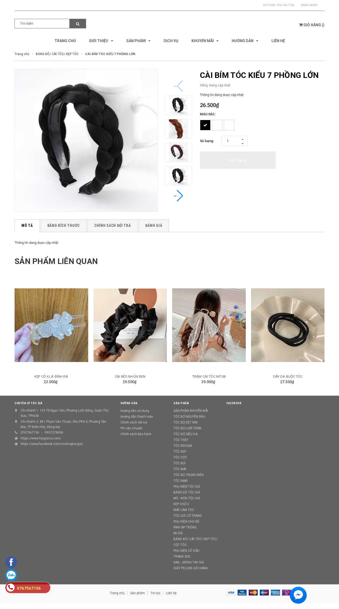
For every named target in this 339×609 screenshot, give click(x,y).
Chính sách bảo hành (136, 434)
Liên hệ (171, 593)
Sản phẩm (137, 593)
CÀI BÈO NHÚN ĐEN (130, 376)
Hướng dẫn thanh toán (137, 416)
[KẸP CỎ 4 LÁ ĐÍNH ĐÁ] (51, 325)
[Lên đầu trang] (329, 595)
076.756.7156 (285, 5)
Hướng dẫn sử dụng (135, 411)
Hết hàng (237, 160)
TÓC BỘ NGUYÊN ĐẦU (189, 416)
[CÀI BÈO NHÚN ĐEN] (130, 325)
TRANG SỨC (182, 556)
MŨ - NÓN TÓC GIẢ (186, 498)
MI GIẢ (178, 533)
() (314, 25)
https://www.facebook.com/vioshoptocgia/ (52, 444)
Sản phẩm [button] (181, 403)
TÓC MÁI (179, 469)
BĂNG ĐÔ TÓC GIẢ (186, 492)
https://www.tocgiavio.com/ (41, 438)
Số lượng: (207, 141)
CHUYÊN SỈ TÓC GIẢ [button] (28, 403)
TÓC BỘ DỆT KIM (185, 422)
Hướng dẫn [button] (129, 403)
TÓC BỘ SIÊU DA (185, 434)
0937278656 (54, 432)
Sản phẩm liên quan (56, 261)
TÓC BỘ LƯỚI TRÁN (187, 428)
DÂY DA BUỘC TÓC (287, 376)
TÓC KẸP (179, 451)
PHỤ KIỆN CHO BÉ (186, 521)
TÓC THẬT (181, 440)
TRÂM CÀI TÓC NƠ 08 (208, 376)
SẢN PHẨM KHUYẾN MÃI (190, 411)
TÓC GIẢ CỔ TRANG (187, 516)
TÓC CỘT (180, 457)
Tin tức (155, 593)
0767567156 (30, 432)
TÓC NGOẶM (182, 446)
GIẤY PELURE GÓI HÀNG (190, 568)
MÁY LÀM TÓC (183, 510)
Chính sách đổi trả (134, 422)
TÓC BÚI (179, 463)
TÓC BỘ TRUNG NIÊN (188, 475)
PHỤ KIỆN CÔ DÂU (186, 551)
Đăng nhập (309, 5)
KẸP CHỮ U (181, 504)
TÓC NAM (180, 481)
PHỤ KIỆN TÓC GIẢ (186, 486)
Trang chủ (117, 593)
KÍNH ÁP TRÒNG (185, 527)
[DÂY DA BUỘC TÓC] (288, 325)
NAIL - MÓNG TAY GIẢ (188, 562)
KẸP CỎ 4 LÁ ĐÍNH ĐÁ (51, 376)
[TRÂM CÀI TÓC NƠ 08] (209, 325)
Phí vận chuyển (131, 428)
